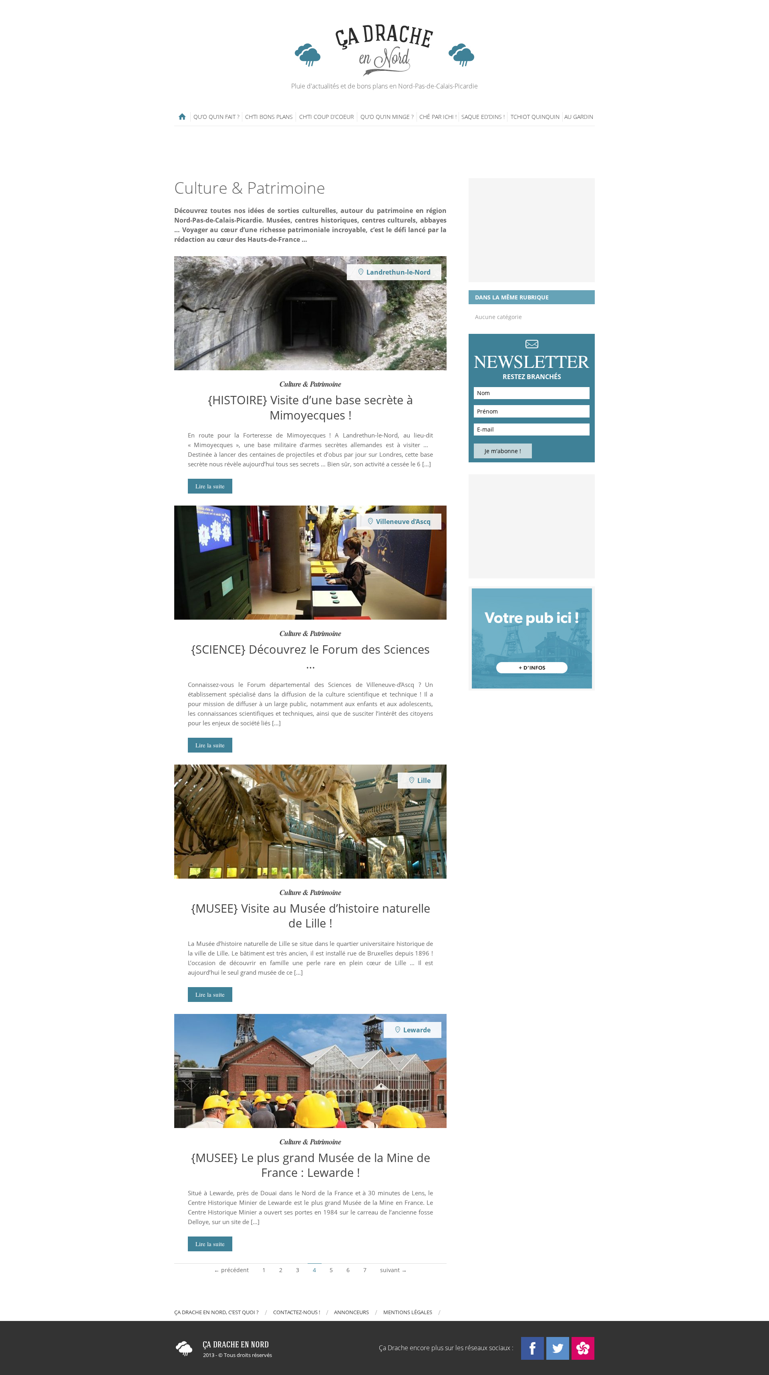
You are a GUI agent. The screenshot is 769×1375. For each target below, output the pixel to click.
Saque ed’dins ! (483, 116)
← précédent (231, 1270)
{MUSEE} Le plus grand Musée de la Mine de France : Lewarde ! (310, 1165)
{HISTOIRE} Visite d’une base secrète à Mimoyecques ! (310, 407)
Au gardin (578, 116)
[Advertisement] (384, 152)
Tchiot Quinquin (535, 116)
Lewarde (417, 1030)
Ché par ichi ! (438, 116)
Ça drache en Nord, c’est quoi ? (216, 1312)
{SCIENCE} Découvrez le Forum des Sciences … (310, 656)
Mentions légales (407, 1312)
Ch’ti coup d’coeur (326, 116)
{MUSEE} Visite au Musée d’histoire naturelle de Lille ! (310, 915)
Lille (424, 780)
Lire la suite (210, 486)
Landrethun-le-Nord (398, 272)
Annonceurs (351, 1312)
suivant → (393, 1270)
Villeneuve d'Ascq (403, 521)
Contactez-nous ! (296, 1312)
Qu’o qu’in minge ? (387, 116)
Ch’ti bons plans (269, 116)
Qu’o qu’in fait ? (216, 116)
